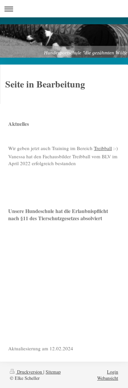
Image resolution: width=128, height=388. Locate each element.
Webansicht (107, 378)
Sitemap (53, 372)
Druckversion (29, 372)
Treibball (103, 148)
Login (112, 372)
